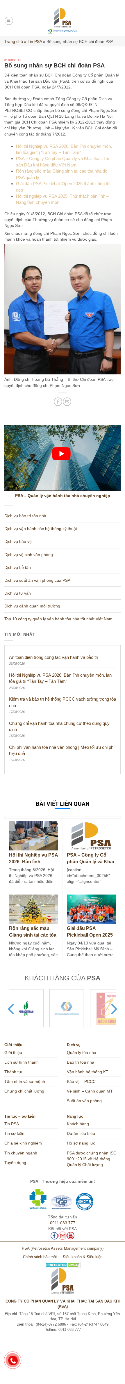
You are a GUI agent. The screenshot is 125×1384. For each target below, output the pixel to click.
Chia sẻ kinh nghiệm (23, 1143)
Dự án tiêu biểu (81, 1133)
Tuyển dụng (15, 1162)
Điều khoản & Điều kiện (82, 1257)
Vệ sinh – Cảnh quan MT (90, 1091)
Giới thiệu (13, 1052)
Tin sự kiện (14, 1133)
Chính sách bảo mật (40, 1257)
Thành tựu (14, 1071)
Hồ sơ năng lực (81, 1143)
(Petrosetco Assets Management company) (67, 1248)
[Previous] (12, 1009)
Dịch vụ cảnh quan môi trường (32, 606)
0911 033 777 (62, 1222)
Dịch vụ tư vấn (17, 593)
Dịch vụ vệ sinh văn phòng (28, 554)
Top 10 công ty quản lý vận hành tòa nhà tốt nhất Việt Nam (58, 619)
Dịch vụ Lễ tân (17, 567)
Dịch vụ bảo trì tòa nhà (25, 515)
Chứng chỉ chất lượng (24, 1091)
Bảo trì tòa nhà (80, 1062)
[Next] (113, 1009)
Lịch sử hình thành (21, 1062)
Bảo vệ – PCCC (81, 1081)
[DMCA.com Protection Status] (62, 1263)
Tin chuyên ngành (20, 1153)
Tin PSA (35, 41)
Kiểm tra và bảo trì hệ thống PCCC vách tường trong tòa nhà (62, 702)
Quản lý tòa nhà (81, 1052)
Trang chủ (13, 41)
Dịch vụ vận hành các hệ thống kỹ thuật (40, 528)
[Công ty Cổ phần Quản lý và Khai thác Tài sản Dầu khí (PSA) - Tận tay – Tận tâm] (62, 21)
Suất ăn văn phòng (84, 1100)
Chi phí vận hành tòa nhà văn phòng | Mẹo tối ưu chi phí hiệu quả (62, 750)
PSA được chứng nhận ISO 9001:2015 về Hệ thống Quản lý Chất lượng (92, 1159)
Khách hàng (78, 1123)
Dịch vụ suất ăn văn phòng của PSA (37, 580)
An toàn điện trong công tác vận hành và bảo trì (53, 657)
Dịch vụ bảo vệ (18, 541)
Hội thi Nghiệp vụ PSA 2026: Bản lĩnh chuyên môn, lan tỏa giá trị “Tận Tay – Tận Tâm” (60, 678)
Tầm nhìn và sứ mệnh (24, 1081)
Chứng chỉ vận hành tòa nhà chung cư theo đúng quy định (59, 726)
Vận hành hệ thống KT (87, 1071)
